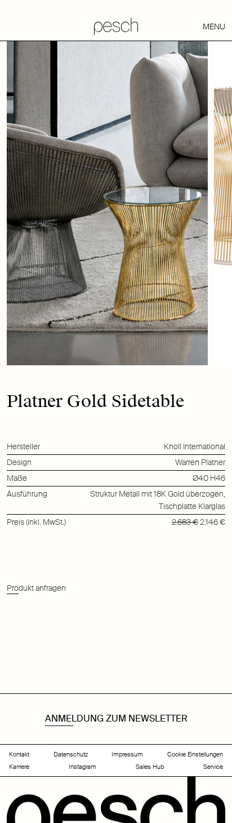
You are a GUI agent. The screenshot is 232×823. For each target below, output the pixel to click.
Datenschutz (70, 754)
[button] (189, 26)
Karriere (19, 767)
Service (213, 767)
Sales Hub (150, 767)
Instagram (82, 767)
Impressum (127, 754)
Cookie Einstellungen (195, 754)
